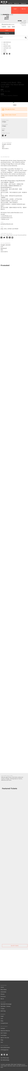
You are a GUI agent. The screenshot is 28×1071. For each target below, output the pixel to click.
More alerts (5, 148)
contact (3, 1028)
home (2, 987)
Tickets (6, 14)
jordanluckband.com (7, 224)
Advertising (7, 46)
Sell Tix (10, 3)
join (2, 1018)
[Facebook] (2, 238)
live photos (23, 21)
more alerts (4, 251)
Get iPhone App (5, 1057)
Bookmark (4, 248)
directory (3, 996)
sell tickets (4, 1033)
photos (2, 994)
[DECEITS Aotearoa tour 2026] (14, 865)
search (7, 10)
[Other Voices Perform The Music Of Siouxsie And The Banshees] (14, 814)
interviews (3, 992)
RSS (3, 147)
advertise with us (5, 1030)
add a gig (3, 1011)
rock (5, 228)
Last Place (4, 95)
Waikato (15, 95)
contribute (3, 1035)
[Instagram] (7, 238)
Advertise (16, 3)
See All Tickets (15, 945)
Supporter (23, 3)
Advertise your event (6, 780)
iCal (3, 145)
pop (2, 228)
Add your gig (7, 42)
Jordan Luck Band (12, 228)
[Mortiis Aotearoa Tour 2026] (14, 890)
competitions (4, 1023)
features (23, 24)
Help (4, 5)
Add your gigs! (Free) (6, 777)
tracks (23, 25)
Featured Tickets (9, 788)
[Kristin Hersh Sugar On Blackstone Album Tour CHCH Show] (14, 916)
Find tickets (15, 777)
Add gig (4, 3)
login (2, 1016)
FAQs (2, 1040)
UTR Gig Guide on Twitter (16, 778)
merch (2, 998)
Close (15, 105)
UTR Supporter (4, 1049)
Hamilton (10, 95)
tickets (3, 1008)
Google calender (6, 144)
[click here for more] (14, 62)
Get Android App (5, 1060)
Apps (4, 50)
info (2, 1042)
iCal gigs (7, 778)
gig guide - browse (5, 1006)
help (2, 1020)
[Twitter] (4, 238)
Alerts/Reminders (5, 1047)
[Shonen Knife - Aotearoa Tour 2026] (14, 840)
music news (4, 989)
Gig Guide (7, 16)
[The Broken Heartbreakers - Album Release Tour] (14, 941)
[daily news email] (13, 238)
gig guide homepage (6, 1004)
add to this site (5, 1037)
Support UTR (7, 48)
